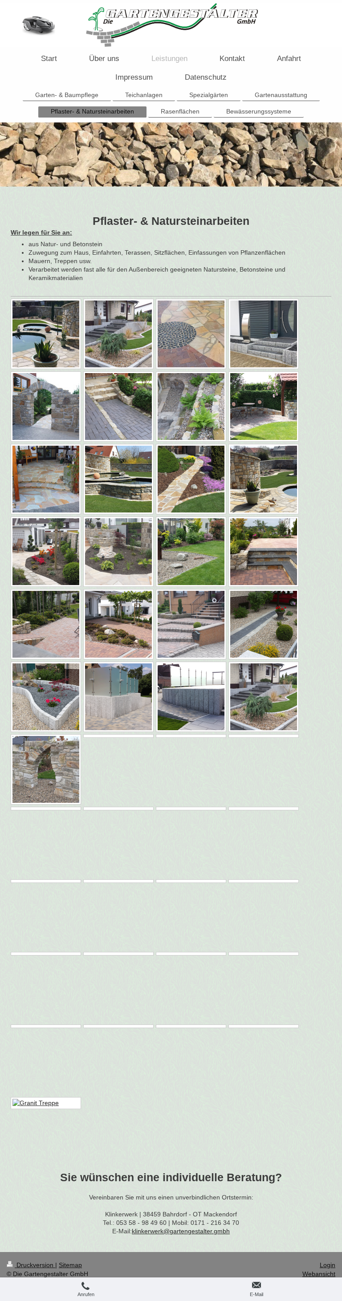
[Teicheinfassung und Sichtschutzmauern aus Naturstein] (118, 479)
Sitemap (70, 1264)
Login (327, 1264)
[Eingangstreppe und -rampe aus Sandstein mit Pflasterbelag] (118, 406)
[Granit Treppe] (46, 1103)
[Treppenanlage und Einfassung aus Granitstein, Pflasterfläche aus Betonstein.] (118, 334)
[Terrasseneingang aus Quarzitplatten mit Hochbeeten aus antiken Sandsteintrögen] (46, 479)
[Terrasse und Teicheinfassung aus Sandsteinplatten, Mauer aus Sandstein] (263, 479)
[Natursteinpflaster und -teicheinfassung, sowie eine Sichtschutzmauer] (46, 334)
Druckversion (35, 1264)
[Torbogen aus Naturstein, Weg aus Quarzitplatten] (46, 406)
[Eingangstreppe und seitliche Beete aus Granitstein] (263, 334)
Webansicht (318, 1273)
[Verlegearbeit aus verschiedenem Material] (191, 334)
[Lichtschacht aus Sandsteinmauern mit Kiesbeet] (191, 406)
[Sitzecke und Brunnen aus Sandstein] (263, 406)
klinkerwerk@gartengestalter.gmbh (181, 1231)
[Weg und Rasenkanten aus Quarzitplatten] (191, 479)
